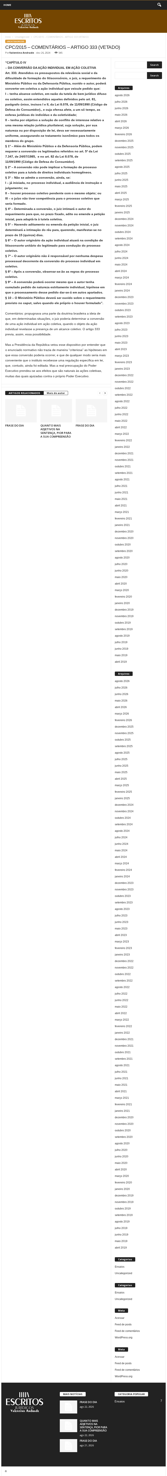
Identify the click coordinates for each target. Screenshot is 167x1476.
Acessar (119, 1318)
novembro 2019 (124, 616)
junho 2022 (121, 414)
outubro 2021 (123, 466)
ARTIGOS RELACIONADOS (24, 393)
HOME (7, 5)
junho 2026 (121, 108)
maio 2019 (121, 655)
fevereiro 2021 (123, 518)
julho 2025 (121, 173)
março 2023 (122, 355)
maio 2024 (121, 264)
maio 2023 (121, 342)
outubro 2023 (123, 310)
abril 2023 (121, 349)
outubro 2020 (123, 544)
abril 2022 (121, 427)
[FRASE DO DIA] (21, 410)
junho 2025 (121, 179)
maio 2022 (121, 420)
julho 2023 (121, 329)
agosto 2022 (122, 401)
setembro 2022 (124, 394)
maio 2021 (121, 499)
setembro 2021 (124, 472)
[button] (159, 5)
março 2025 (122, 199)
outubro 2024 (123, 232)
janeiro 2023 (122, 368)
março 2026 (122, 127)
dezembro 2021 (124, 453)
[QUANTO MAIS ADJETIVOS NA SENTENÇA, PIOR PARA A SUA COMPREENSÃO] (56, 410)
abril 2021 (121, 505)
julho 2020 (121, 564)
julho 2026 (121, 101)
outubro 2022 (123, 388)
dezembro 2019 (124, 609)
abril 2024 (121, 271)
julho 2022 (121, 407)
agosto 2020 (122, 557)
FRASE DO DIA (14, 425)
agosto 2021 (122, 479)
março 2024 (122, 277)
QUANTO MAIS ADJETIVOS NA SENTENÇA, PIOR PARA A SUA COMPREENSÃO (55, 430)
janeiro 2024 (122, 290)
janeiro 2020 (122, 603)
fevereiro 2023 (123, 362)
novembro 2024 (124, 225)
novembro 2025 (124, 147)
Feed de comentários (127, 1331)
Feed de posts (123, 1324)
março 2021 (122, 512)
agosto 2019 (122, 635)
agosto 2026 (122, 95)
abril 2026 (121, 121)
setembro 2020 (124, 551)
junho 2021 (121, 492)
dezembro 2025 (124, 140)
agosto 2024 (122, 245)
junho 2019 (121, 648)
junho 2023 (121, 336)
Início (8, 36)
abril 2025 (121, 192)
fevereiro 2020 (123, 596)
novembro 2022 (124, 381)
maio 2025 (121, 186)
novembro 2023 (124, 303)
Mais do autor (56, 393)
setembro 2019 (124, 629)
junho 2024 (121, 258)
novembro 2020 (124, 538)
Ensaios (119, 1266)
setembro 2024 (124, 238)
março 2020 (122, 590)
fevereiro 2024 (123, 284)
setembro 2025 (124, 160)
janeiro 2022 (122, 446)
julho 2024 (121, 251)
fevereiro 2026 (123, 134)
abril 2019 (121, 661)
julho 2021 (121, 486)
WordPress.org (123, 1337)
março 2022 (122, 433)
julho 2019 (121, 642)
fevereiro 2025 (123, 206)
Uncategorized (22, 36)
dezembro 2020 (124, 531)
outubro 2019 (123, 622)
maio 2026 (121, 114)
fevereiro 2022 (123, 440)
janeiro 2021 (122, 525)
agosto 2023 (122, 323)
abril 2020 (121, 583)
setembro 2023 (124, 316)
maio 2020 (121, 577)
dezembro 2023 (124, 297)
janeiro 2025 (122, 212)
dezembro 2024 (124, 219)
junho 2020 (121, 570)
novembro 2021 (124, 459)
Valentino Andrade (21, 52)
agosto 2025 (122, 166)
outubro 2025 (123, 153)
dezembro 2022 (124, 375)
